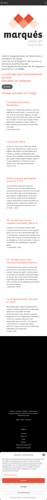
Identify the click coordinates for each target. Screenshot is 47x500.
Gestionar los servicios (10, 475)
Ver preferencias (23, 492)
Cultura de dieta (16, 141)
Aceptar (23, 480)
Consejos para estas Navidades (18, 103)
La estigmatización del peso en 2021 (22, 300)
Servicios (7, 87)
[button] (44, 455)
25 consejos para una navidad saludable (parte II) (22, 221)
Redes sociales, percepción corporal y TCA (21, 180)
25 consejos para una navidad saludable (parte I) (22, 261)
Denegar (23, 486)
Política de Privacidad (29, 497)
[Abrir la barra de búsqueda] (45, 2)
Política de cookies (16, 497)
